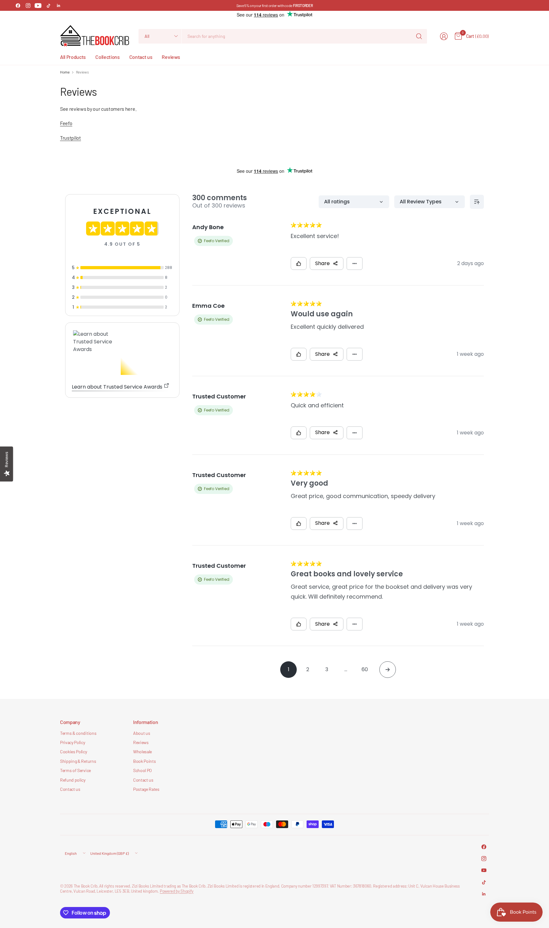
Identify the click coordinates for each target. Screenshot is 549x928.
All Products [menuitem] (73, 57)
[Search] (419, 36)
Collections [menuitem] (107, 57)
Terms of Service (75, 770)
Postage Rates (146, 789)
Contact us (70, 789)
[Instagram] (28, 5)
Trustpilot (70, 138)
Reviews (141, 742)
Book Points (144, 761)
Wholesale (142, 751)
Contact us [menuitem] (140, 57)
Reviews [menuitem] (171, 57)
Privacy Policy (72, 742)
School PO (142, 770)
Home (65, 72)
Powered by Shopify (176, 891)
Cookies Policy (73, 751)
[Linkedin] (58, 5)
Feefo (66, 123)
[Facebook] (18, 5)
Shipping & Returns (78, 761)
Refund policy (72, 780)
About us (141, 733)
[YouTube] (38, 5)
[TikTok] (48, 5)
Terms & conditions (78, 733)
